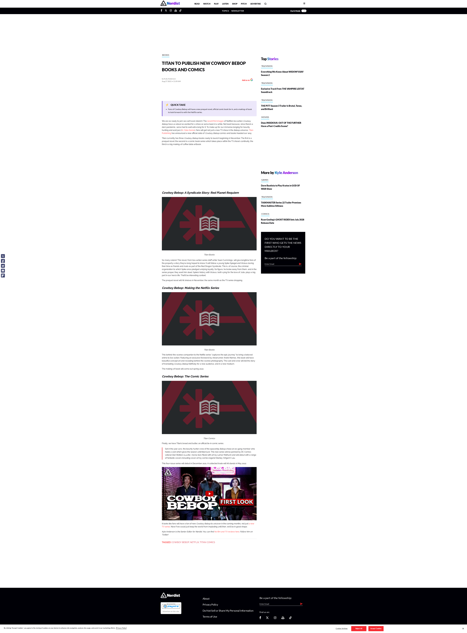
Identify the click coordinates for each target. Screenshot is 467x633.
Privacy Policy (210, 604)
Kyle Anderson (170, 79)
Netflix (194, 542)
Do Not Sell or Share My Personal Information (228, 610)
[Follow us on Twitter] (267, 618)
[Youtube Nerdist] (175, 11)
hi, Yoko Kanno (188, 130)
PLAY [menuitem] (216, 4)
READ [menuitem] (197, 4)
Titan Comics (207, 542)
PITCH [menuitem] (244, 4)
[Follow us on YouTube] (282, 618)
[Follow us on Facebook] (260, 618)
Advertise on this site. (171, 611)
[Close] (463, 628)
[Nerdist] (170, 4)
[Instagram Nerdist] (170, 11)
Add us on (245, 80)
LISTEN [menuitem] (225, 4)
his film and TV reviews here (226, 532)
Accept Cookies (376, 628)
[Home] (170, 597)
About (206, 598)
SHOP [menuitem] (234, 4)
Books (165, 55)
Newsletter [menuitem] (237, 11)
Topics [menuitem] (225, 11)
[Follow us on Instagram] (275, 618)
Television (267, 66)
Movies (265, 117)
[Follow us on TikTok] (290, 618)
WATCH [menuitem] (206, 4)
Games (264, 180)
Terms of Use (210, 616)
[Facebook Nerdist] (162, 11)
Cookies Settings (342, 628)
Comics (265, 214)
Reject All (358, 628)
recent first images (215, 121)
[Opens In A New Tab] (171, 606)
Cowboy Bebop (180, 542)
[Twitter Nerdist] (166, 11)
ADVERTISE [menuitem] (255, 4)
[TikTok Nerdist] (180, 11)
